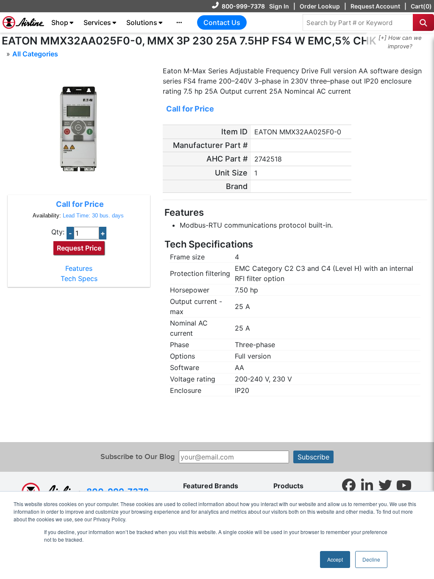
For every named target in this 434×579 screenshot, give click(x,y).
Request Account (375, 6)
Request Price (79, 248)
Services (97, 22)
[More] (179, 22)
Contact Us (221, 22)
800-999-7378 (243, 6)
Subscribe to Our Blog (137, 456)
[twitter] (385, 485)
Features (78, 268)
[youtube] (403, 485)
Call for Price (80, 204)
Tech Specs (79, 278)
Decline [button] (371, 559)
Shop (59, 22)
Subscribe (313, 457)
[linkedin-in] (367, 485)
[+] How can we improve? (400, 42)
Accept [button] (335, 559)
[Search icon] (423, 22)
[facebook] (348, 485)
